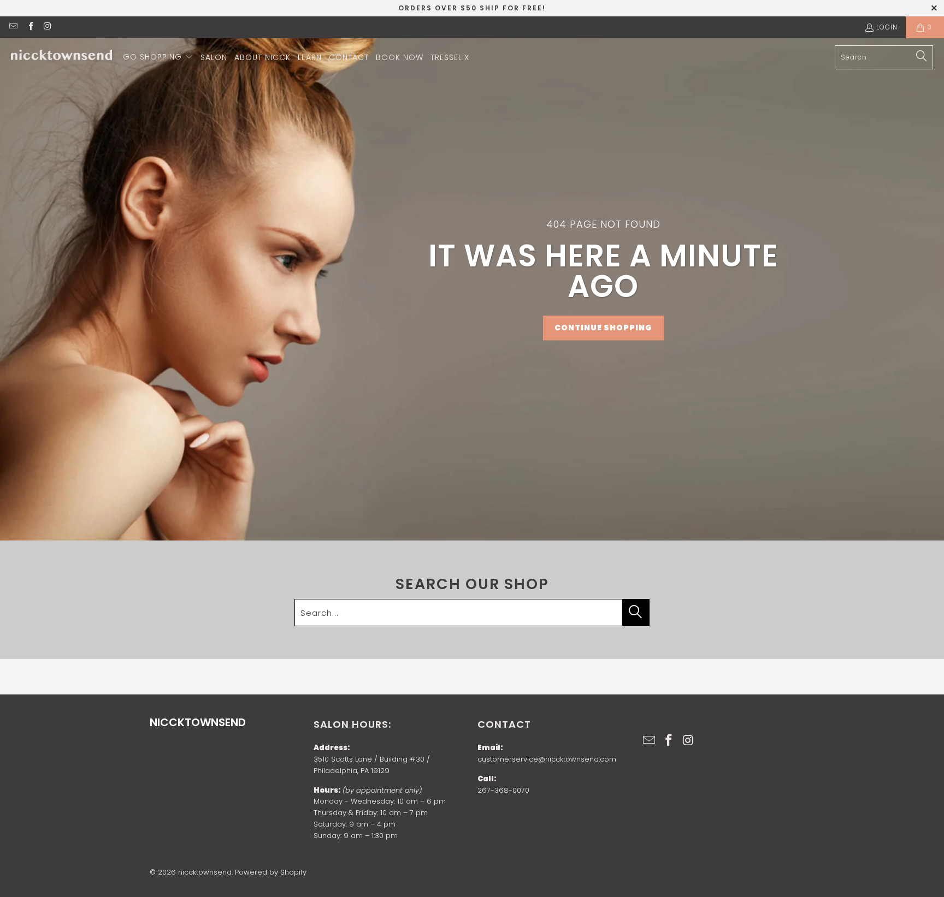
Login (887, 27)
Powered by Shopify (270, 872)
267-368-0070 (503, 790)
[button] (158, 57)
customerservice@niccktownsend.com (546, 759)
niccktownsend (205, 872)
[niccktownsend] (61, 57)
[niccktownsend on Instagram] (47, 27)
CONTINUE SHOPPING (603, 327)
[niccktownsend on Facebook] (29, 27)
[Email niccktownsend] (12, 27)
